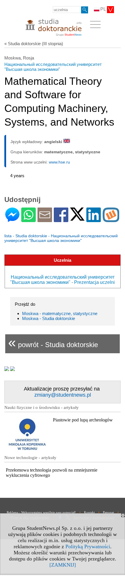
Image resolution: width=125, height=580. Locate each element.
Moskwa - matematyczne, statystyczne (59, 313)
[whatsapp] (28, 220)
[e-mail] (45, 220)
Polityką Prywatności (87, 546)
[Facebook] (61, 220)
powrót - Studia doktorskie (53, 342)
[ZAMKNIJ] (62, 565)
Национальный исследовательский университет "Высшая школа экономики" (53, 67)
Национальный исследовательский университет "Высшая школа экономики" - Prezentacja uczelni (62, 280)
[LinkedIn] (93, 220)
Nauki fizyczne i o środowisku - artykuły (41, 407)
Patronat (108, 512)
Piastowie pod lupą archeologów (83, 419)
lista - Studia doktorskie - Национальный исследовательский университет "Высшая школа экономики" (61, 238)
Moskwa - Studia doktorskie (48, 318)
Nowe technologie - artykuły (30, 457)
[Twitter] (77, 218)
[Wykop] (111, 220)
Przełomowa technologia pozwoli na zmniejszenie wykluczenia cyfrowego (51, 472)
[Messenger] (12, 220)
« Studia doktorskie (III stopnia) (33, 43)
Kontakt (89, 512)
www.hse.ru (59, 162)
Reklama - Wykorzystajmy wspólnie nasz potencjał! (41, 512)
